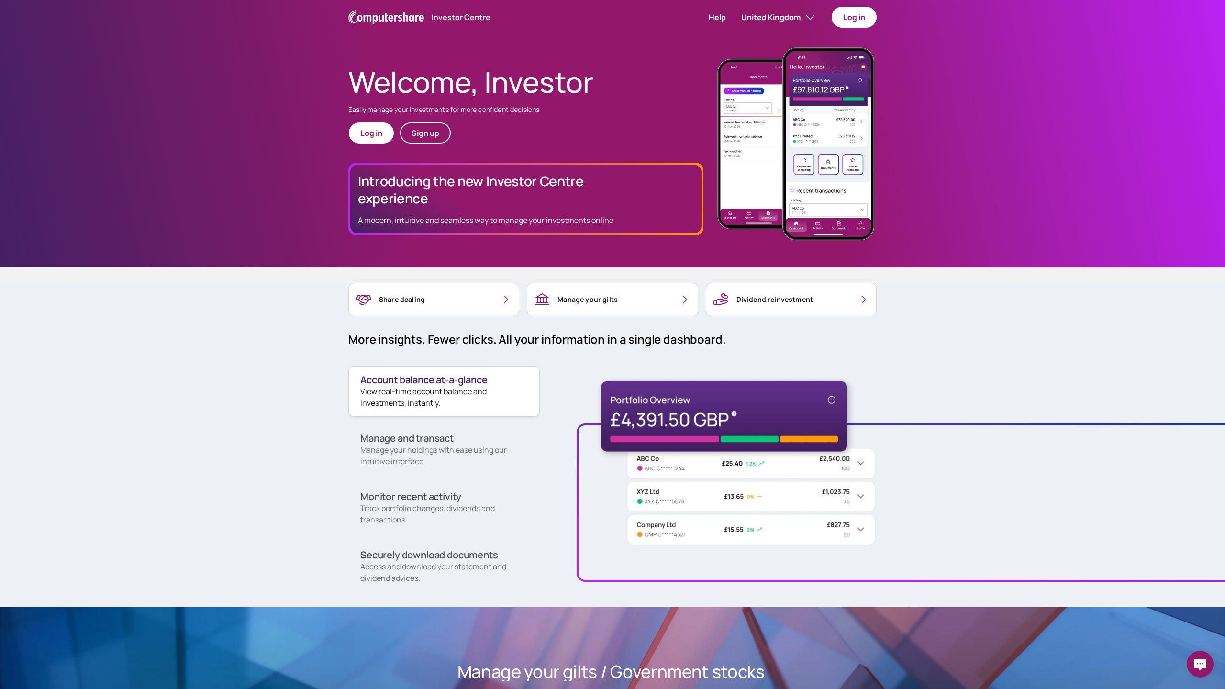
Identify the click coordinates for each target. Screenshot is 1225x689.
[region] (433, 299)
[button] (717, 17)
